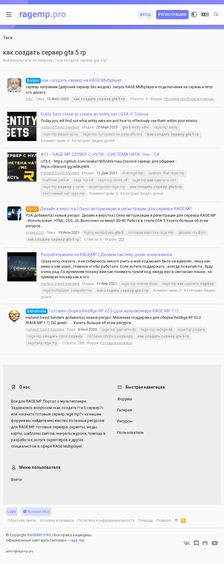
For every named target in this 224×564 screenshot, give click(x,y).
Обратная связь (22, 520)
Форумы (124, 399)
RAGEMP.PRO (39, 535)
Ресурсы (124, 421)
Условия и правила (57, 520)
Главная (164, 520)
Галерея (124, 410)
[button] (9, 14)
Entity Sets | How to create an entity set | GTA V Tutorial (94, 114)
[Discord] (196, 543)
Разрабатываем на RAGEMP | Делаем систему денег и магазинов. (107, 254)
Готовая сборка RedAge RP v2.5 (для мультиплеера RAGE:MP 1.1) (102, 311)
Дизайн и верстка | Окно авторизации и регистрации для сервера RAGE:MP (109, 208)
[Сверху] (176, 520)
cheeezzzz (35, 232)
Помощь (145, 520)
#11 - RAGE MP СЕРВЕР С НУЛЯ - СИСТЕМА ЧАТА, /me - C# (100, 154)
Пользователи (130, 432)
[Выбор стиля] (194, 15)
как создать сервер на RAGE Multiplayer (74, 80)
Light (12, 511)
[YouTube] (214, 543)
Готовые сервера (116, 343)
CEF (121, 239)
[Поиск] (216, 14)
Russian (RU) (38, 511)
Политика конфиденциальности (106, 520)
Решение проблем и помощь (189, 99)
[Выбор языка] (205, 15)
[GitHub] (205, 543)
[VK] (186, 543)
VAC (29, 99)
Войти (16, 479)
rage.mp (77, 540)
